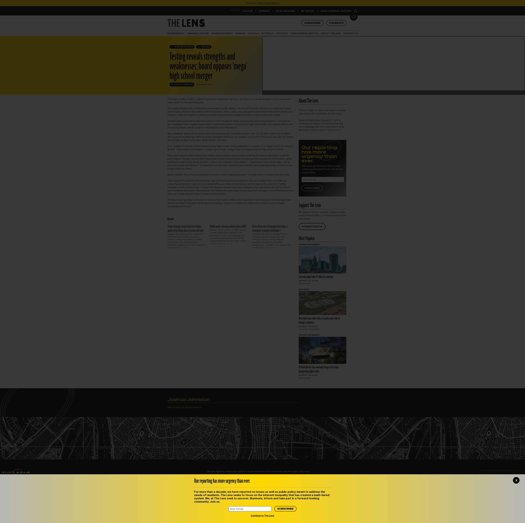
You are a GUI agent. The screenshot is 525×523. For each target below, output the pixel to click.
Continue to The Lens (262, 515)
